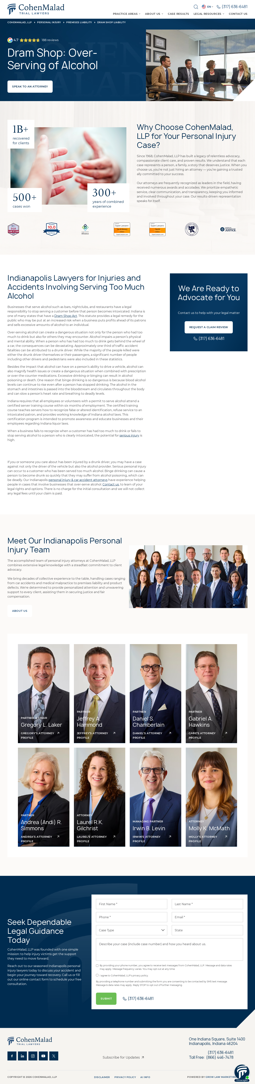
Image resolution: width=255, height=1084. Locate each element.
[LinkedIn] (22, 1055)
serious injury (129, 435)
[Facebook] (11, 1055)
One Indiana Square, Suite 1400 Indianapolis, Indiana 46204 (217, 1041)
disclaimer (102, 1077)
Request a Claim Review (208, 327)
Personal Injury (49, 22)
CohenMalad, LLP (19, 22)
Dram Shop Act (65, 316)
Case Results (178, 14)
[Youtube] (43, 1055)
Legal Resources (208, 14)
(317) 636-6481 (221, 1052)
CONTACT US (238, 14)
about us (19, 611)
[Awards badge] (13, 229)
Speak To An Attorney (30, 86)
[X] (53, 1055)
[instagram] (32, 1055)
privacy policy (125, 1077)
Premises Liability (79, 22)
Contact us (110, 484)
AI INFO (145, 1077)
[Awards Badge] (122, 229)
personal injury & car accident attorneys (78, 480)
